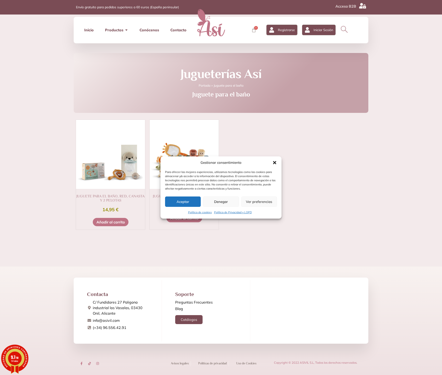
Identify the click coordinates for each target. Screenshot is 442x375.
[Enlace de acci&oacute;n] (81, 363)
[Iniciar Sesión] (307, 30)
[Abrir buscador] (344, 29)
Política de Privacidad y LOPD (233, 212)
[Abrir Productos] (126, 30)
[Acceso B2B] (362, 5)
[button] (274, 162)
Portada (204, 85)
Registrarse (286, 30)
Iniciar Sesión (323, 30)
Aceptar (183, 201)
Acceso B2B (345, 6)
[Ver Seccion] (211, 22)
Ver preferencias (259, 201)
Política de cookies (200, 212)
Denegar (221, 201)
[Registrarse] (271, 30)
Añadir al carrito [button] (110, 222)
